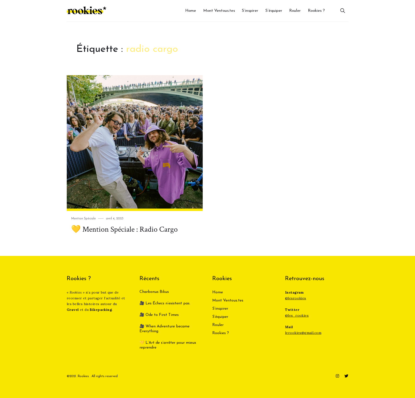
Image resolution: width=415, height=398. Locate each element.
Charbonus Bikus (154, 292)
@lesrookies (295, 298)
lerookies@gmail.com (303, 333)
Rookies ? (316, 11)
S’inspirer (250, 11)
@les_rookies (297, 315)
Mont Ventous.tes (219, 11)
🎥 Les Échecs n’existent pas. (165, 303)
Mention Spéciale (83, 218)
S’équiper (273, 11)
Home (190, 11)
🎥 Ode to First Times (159, 315)
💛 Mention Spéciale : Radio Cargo (124, 229)
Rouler (295, 11)
